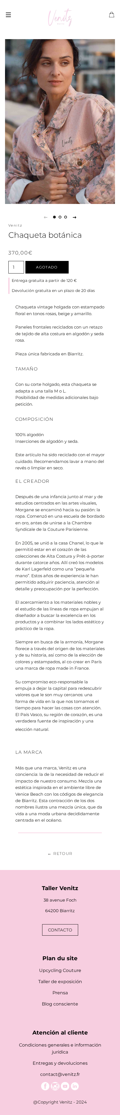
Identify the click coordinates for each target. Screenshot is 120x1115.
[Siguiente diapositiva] (74, 217)
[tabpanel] (60, 121)
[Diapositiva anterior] (45, 217)
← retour (59, 853)
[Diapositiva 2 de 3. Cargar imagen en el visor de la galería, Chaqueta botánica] (60, 217)
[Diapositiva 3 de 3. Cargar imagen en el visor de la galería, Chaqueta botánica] (65, 217)
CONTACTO (60, 930)
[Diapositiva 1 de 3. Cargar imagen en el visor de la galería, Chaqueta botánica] (54, 217)
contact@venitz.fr (60, 1074)
